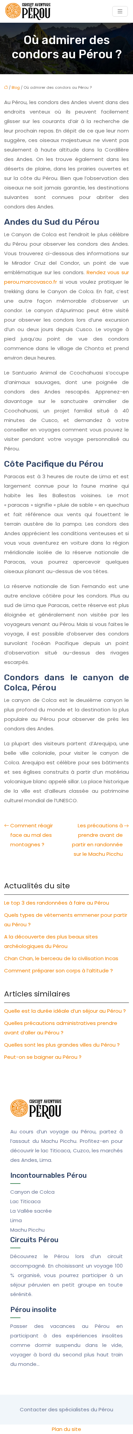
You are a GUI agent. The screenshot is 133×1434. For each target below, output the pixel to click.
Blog (16, 87)
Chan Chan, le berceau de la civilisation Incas (61, 958)
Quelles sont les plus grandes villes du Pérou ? (62, 1044)
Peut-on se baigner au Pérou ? (43, 1057)
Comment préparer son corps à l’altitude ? (58, 970)
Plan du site (66, 1429)
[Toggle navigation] (120, 11)
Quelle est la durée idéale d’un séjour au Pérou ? (65, 1010)
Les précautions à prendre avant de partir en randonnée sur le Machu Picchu (97, 839)
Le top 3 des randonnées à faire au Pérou (56, 902)
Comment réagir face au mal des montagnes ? (31, 835)
